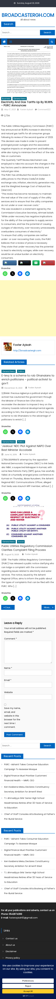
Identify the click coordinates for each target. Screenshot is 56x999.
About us (10, 944)
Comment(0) (44, 109)
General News (19, 98)
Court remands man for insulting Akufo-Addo (10, 607)
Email (7, 680)
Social (21, 541)
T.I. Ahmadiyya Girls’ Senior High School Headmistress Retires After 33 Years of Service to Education (28, 803)
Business (6, 98)
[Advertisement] (28, 308)
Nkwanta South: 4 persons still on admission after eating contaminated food (49, 607)
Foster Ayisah (26, 109)
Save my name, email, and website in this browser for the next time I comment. (12, 718)
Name (8, 668)
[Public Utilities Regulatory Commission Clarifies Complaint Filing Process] (28, 521)
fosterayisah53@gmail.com (23, 917)
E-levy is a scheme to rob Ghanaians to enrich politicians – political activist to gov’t (27, 379)
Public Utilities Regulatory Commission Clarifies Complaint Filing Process (26, 548)
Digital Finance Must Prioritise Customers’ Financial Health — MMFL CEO (25, 778)
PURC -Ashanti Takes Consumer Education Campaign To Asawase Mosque (26, 767)
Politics (21, 371)
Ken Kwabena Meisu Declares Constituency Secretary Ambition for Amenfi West (26, 789)
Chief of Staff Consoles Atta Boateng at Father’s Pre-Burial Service (29, 816)
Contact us (11, 938)
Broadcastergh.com (28, 15)
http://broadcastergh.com (27, 350)
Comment (10, 638)
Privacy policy (13, 957)
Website (8, 692)
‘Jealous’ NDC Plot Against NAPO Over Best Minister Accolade (26, 448)
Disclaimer (11, 951)
